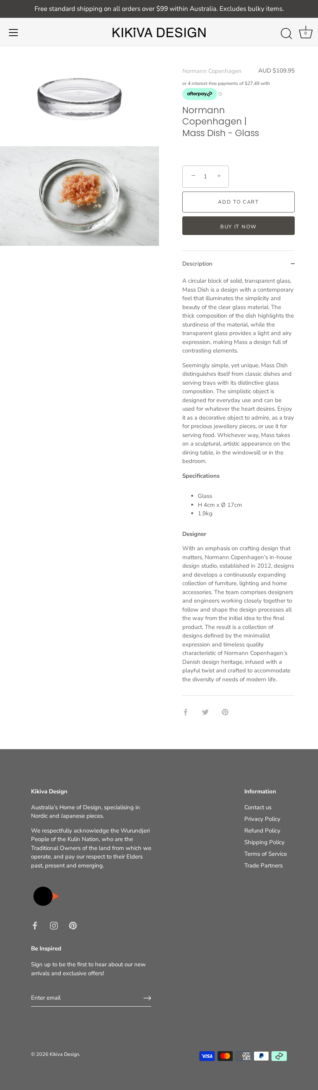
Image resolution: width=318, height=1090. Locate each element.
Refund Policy (262, 830)
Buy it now (238, 226)
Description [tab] (197, 264)
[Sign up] (147, 998)
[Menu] (13, 32)
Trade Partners (263, 865)
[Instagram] (54, 925)
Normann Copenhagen (212, 71)
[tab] (238, 485)
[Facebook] (35, 925)
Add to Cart (238, 202)
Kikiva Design (64, 1054)
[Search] (286, 33)
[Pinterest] (73, 925)
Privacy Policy (262, 819)
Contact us (257, 807)
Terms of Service (265, 854)
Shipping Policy (264, 842)
